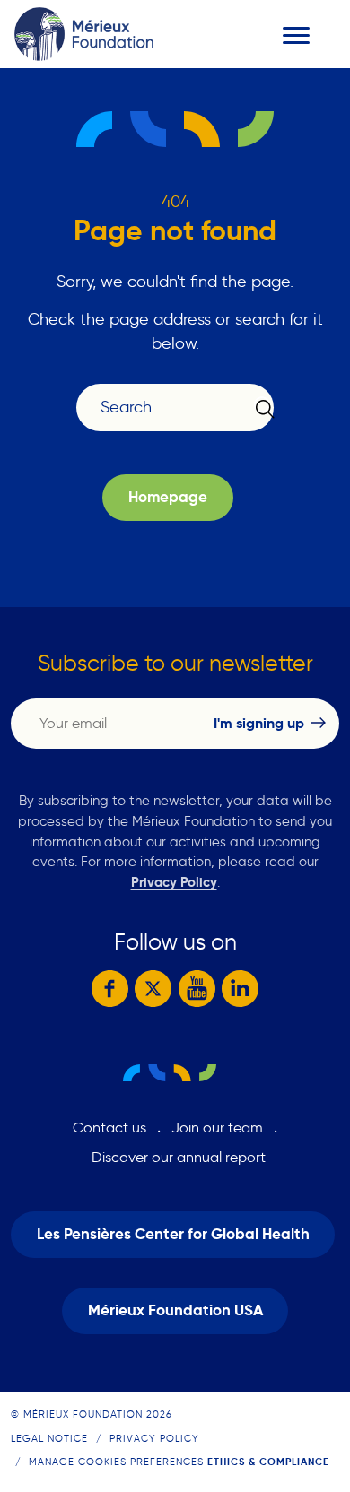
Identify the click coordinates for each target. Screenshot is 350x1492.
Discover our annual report (179, 1157)
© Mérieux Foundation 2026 (91, 1414)
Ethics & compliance (268, 1461)
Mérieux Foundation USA (175, 1310)
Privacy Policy (174, 881)
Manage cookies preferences (116, 1461)
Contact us (109, 1127)
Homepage (167, 497)
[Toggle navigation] (296, 35)
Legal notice (49, 1438)
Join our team (217, 1127)
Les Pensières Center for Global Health (173, 1234)
